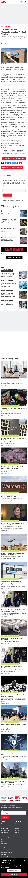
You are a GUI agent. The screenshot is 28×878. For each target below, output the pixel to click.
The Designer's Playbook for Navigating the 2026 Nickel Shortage (13, 695)
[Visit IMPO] (24, 797)
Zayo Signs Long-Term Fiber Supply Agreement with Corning (9, 220)
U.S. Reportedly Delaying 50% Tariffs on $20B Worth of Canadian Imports (13, 610)
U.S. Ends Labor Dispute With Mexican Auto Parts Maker (9, 229)
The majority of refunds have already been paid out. (13, 784)
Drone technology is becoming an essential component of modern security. (12, 557)
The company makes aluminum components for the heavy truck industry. (13, 728)
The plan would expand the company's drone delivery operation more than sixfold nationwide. (13, 585)
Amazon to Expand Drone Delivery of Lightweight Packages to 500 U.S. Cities (11, 582)
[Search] (21, 2)
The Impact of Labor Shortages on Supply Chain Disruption (8, 275)
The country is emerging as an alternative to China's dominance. (13, 470)
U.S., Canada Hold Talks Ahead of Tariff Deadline (11, 667)
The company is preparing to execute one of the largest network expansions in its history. (13, 412)
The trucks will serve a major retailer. (10, 641)
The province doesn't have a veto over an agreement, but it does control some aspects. (12, 527)
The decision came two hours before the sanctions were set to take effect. (13, 614)
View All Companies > (14, 257)
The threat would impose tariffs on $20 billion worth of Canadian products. (12, 670)
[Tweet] (13, 163)
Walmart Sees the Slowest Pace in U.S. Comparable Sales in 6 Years (11, 495)
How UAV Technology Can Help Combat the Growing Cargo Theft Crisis (12, 554)
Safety (4, 290)
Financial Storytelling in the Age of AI (11, 380)
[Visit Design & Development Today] (3, 797)
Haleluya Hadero (8, 43)
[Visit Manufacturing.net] (10, 800)
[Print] (2, 163)
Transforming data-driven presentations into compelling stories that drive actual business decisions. (12, 383)
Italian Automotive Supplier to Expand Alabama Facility (13, 725)
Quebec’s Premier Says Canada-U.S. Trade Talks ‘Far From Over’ (12, 524)
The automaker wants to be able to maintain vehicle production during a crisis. (14, 757)
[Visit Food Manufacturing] (10, 797)
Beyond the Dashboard (7, 212)
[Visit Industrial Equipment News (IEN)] (17, 797)
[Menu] (25, 2)
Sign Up (5, 817)
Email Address (6, 188)
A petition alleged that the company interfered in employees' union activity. (13, 442)
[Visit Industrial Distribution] (3, 800)
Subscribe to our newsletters (14, 158)
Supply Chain (5, 26)
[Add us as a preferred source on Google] (20, 163)
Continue (14, 874)
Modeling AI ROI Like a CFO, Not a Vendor (8, 303)
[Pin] (16, 163)
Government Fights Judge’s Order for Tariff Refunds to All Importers (13, 782)
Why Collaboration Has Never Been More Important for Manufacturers (8, 284)
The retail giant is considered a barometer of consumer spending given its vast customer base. (13, 499)
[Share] (6, 163)
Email (2, 810)
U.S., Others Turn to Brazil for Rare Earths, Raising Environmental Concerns (9, 239)
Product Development (7, 692)
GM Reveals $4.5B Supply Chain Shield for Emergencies (12, 753)
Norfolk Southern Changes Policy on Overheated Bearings (8, 294)
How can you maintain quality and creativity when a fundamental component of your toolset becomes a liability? (13, 699)
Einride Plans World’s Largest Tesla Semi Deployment (12, 639)
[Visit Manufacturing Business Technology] (17, 800)
